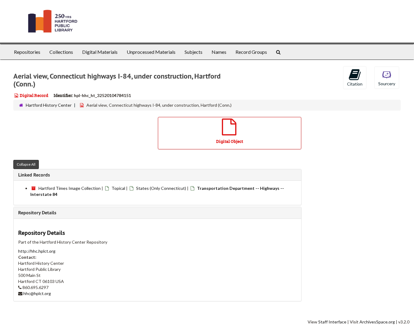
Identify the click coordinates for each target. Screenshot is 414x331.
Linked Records (34, 175)
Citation (354, 83)
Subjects (193, 52)
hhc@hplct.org (37, 293)
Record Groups (251, 52)
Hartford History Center (49, 105)
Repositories (27, 52)
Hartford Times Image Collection (69, 188)
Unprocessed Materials (151, 52)
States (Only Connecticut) (161, 188)
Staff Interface (332, 321)
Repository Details (37, 212)
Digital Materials (100, 52)
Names (219, 52)
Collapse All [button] (26, 164)
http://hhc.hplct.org (36, 251)
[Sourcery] (386, 77)
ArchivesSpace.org (377, 321)
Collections (61, 52)
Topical (118, 188)
